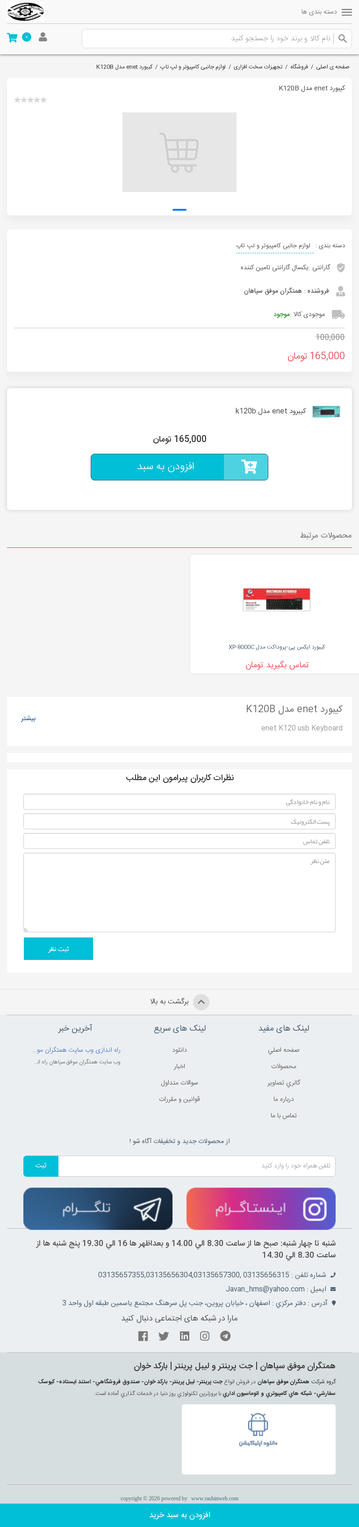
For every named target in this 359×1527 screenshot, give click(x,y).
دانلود (179, 1050)
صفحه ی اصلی (333, 67)
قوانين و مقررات (179, 1099)
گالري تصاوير (283, 1083)
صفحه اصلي (283, 1050)
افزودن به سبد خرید (179, 1515)
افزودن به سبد (165, 466)
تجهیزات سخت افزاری (258, 67)
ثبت (41, 1166)
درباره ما (283, 1099)
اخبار (179, 1066)
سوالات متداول (179, 1083)
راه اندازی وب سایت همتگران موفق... (75, 1050)
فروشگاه (299, 67)
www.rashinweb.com (214, 1498)
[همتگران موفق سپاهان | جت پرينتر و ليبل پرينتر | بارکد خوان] (25, 11)
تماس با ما (284, 1115)
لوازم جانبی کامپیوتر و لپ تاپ (193, 67)
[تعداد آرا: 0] (17, 100)
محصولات (283, 1066)
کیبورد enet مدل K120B (124, 67)
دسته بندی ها (319, 12)
